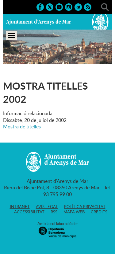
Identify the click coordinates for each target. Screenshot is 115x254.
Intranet (20, 206)
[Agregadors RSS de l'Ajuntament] (88, 6)
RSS (54, 212)
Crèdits (99, 212)
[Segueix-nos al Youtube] (59, 6)
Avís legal (47, 206)
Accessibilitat (29, 212)
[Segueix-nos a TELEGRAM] (78, 6)
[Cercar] (105, 6)
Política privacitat (84, 206)
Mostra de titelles (22, 126)
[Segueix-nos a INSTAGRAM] (69, 6)
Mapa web (74, 212)
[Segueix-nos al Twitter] (50, 6)
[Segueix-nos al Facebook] (40, 6)
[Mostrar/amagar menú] (11, 35)
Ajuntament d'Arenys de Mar (38, 22)
